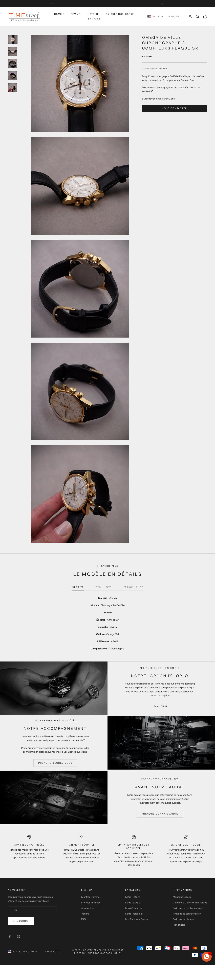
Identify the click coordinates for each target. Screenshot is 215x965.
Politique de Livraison (184, 919)
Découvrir (160, 706)
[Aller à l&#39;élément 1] (12, 39)
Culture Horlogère (120, 14)
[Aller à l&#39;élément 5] (12, 87)
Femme (75, 14)
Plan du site (179, 924)
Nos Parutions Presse (136, 919)
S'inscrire (21, 921)
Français (174, 16)
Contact (94, 19)
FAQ (83, 919)
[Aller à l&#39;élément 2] (12, 51)
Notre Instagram (134, 913)
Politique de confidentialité (187, 913)
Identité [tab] (78, 587)
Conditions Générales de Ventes (190, 902)
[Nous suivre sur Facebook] (9, 936)
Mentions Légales (182, 896)
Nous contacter (174, 108)
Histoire (93, 14)
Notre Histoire (132, 896)
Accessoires (87, 908)
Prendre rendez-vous (55, 762)
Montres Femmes (90, 902)
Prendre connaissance (159, 813)
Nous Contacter (133, 908)
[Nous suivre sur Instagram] (18, 936)
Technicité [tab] (104, 587)
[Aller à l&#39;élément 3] (12, 63)
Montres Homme (90, 896)
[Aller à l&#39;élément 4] (12, 75)
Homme (59, 14)
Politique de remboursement (188, 908)
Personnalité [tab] (133, 587)
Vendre (85, 913)
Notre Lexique (132, 902)
